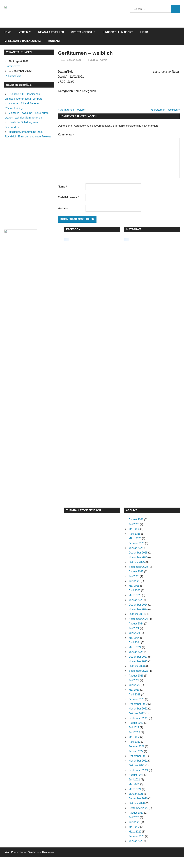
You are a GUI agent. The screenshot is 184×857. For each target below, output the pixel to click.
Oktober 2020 (137, 803)
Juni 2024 (134, 632)
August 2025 (136, 571)
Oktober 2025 (137, 562)
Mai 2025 (134, 585)
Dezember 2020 (138, 798)
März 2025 (135, 595)
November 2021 (138, 760)
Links (144, 32)
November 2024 (138, 609)
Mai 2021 (134, 784)
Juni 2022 (134, 732)
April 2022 (134, 741)
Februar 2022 (136, 746)
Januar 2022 (136, 751)
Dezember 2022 (138, 703)
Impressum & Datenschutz (22, 40)
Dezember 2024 (138, 604)
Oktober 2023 (137, 666)
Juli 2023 (134, 680)
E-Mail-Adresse (68, 197)
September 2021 (138, 770)
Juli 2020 (134, 817)
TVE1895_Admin (97, 59)
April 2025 (134, 590)
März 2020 (135, 831)
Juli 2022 (134, 727)
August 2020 (136, 812)
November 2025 (138, 557)
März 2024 (135, 647)
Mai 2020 (134, 826)
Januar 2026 (136, 547)
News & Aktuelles (51, 32)
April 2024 (134, 642)
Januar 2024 (136, 651)
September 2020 (138, 807)
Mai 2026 (134, 528)
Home (7, 32)
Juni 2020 (134, 821)
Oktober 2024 (137, 613)
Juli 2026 (134, 524)
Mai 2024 (134, 637)
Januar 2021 (136, 793)
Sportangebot (81, 32)
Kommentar (66, 134)
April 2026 (134, 533)
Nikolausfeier (13, 75)
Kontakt (54, 40)
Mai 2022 (134, 736)
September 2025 (138, 566)
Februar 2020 (136, 836)
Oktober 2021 (137, 765)
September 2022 (138, 718)
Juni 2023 (134, 684)
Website (63, 208)
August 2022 (136, 722)
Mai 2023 (134, 689)
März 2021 (135, 789)
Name (62, 186)
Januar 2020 (136, 840)
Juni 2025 (134, 581)
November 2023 (138, 661)
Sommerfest (13, 66)
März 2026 (135, 538)
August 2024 (136, 623)
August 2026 (136, 519)
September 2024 (138, 618)
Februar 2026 (136, 543)
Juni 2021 (134, 779)
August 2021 (136, 774)
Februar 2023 (136, 699)
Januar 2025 (136, 599)
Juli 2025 (134, 576)
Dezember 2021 (138, 755)
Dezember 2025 (138, 552)
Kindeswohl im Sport (118, 32)
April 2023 (134, 694)
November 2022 (138, 708)
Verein (23, 32)
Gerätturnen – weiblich (73, 109)
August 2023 (136, 675)
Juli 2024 (134, 628)
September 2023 (138, 670)
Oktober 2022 (137, 713)
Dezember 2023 (138, 656)
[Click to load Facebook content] (66, 239)
